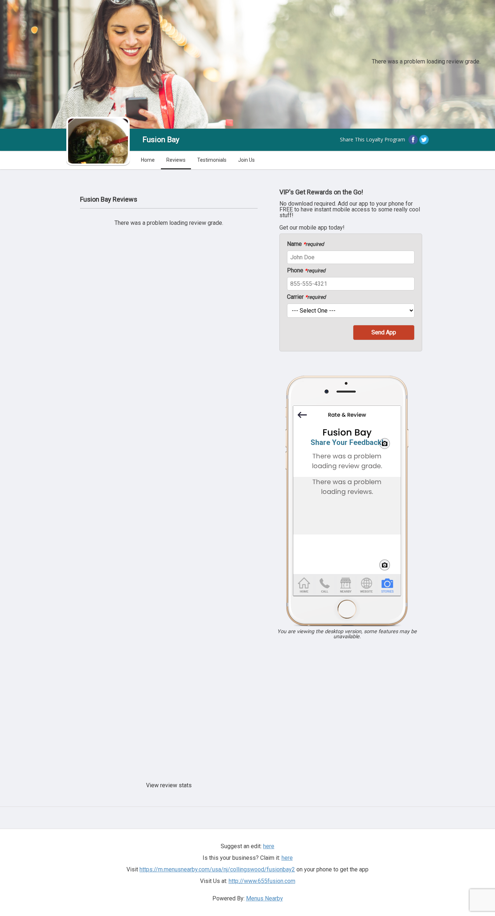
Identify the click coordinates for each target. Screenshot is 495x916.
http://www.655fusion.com (262, 881)
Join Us (246, 160)
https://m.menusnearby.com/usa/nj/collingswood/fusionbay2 (217, 869)
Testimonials (211, 160)
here (287, 857)
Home (148, 160)
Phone (306, 270)
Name (305, 244)
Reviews (176, 160)
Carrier (306, 297)
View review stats (169, 785)
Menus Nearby (264, 898)
